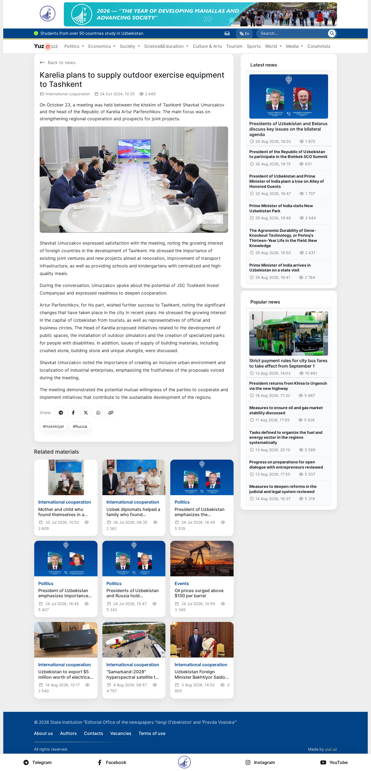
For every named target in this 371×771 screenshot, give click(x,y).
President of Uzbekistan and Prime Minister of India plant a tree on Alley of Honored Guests (286, 181)
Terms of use (152, 733)
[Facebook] (72, 412)
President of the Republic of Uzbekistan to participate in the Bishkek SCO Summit (288, 154)
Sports (254, 46)
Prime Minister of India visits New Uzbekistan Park (281, 208)
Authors (68, 733)
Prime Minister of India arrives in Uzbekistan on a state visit (280, 268)
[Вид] (227, 33)
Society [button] (128, 46)
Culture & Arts (207, 46)
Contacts (93, 733)
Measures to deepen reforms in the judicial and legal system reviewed (283, 489)
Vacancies (120, 733)
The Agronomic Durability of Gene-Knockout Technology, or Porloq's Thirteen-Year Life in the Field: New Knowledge (283, 238)
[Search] (332, 33)
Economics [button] (100, 46)
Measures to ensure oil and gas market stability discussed (286, 410)
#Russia (80, 426)
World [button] (271, 46)
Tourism (234, 46)
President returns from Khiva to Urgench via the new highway (288, 386)
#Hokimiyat (53, 426)
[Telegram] (60, 412)
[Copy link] (110, 412)
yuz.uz (331, 749)
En (247, 33)
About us (43, 733)
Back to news (62, 62)
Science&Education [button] (164, 46)
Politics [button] (72, 46)
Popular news (265, 302)
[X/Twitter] (85, 412)
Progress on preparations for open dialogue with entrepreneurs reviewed (286, 464)
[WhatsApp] (97, 412)
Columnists (318, 46)
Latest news (263, 65)
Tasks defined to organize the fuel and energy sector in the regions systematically (285, 437)
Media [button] (293, 46)
